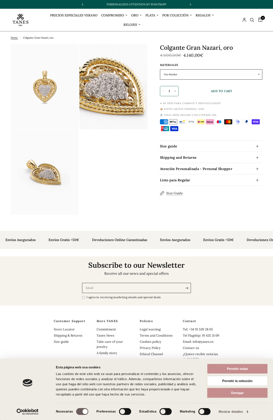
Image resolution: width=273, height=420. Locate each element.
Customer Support (69, 321)
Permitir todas (237, 369)
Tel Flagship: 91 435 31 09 (201, 335)
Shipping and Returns (178, 157)
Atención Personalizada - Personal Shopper (196, 169)
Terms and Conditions (156, 335)
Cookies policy (150, 342)
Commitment (106, 329)
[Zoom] (70, 53)
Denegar (237, 393)
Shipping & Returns (68, 335)
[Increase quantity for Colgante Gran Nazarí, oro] (175, 91)
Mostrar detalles (231, 411)
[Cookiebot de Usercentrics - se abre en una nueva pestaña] (27, 411)
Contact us (191, 348)
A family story (107, 353)
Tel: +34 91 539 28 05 (198, 329)
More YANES (107, 321)
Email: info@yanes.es (198, 342)
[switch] (125, 411)
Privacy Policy (150, 348)
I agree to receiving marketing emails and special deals (124, 297)
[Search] (252, 20)
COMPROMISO (112, 15)
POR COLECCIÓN (175, 15)
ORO (134, 15)
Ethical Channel (151, 354)
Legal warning (150, 329)
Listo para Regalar (175, 180)
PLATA (150, 15)
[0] (259, 20)
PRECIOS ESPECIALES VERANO (73, 15)
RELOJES (130, 25)
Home (14, 37)
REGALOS (203, 15)
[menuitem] (73, 15)
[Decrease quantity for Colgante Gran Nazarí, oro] (163, 91)
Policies (146, 321)
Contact (189, 321)
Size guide (168, 146)
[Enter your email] (186, 288)
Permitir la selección (237, 381)
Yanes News (105, 335)
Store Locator (64, 329)
